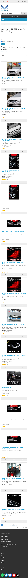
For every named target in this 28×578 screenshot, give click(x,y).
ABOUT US (3, 534)
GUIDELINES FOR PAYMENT (6, 533)
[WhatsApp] (2, 575)
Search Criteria (3, 33)
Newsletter (3, 571)
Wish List (2, 569)
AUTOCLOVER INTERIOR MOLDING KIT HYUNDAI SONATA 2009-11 (13, 201)
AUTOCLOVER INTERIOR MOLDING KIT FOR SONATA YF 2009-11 (12, 170)
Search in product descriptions (7, 41)
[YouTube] (14, 575)
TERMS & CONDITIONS (5, 539)
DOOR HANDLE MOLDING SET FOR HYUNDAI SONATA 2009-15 (12, 448)
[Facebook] (10, 575)
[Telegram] (6, 575)
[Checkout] (25, 1)
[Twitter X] (18, 575)
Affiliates (2, 560)
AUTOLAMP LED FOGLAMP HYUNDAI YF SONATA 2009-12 (13, 325)
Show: (26, 57)
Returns (2, 551)
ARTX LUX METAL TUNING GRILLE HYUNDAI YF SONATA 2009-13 (13, 140)
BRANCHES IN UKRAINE (5, 546)
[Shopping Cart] (24, 1)
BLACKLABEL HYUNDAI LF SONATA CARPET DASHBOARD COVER (12, 386)
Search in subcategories (6, 39)
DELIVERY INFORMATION (5, 536)
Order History (3, 567)
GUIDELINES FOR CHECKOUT (6, 541)
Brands (2, 557)
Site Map (2, 553)
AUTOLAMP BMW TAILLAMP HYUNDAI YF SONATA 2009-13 (13, 263)
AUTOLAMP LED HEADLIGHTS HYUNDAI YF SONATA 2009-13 (14, 356)
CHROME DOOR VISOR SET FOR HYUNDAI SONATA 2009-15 (13, 417)
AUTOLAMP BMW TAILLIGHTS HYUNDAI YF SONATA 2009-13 (14, 294)
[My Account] (20, 1)
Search (7, 23)
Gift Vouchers (3, 558)
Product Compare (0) (5, 51)
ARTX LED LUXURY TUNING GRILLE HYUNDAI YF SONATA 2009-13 (13, 78)
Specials (2, 562)
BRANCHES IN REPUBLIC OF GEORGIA (8, 543)
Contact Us (3, 550)
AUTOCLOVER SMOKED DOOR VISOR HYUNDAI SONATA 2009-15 (13, 232)
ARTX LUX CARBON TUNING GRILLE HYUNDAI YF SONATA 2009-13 (13, 109)
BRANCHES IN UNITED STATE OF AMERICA (8, 544)
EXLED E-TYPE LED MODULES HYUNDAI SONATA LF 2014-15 (13, 510)
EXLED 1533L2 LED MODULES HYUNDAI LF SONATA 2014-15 (14, 479)
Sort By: (25, 53)
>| (23, 525)
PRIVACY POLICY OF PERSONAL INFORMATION (9, 538)
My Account (3, 566)
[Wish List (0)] (22, 1)
